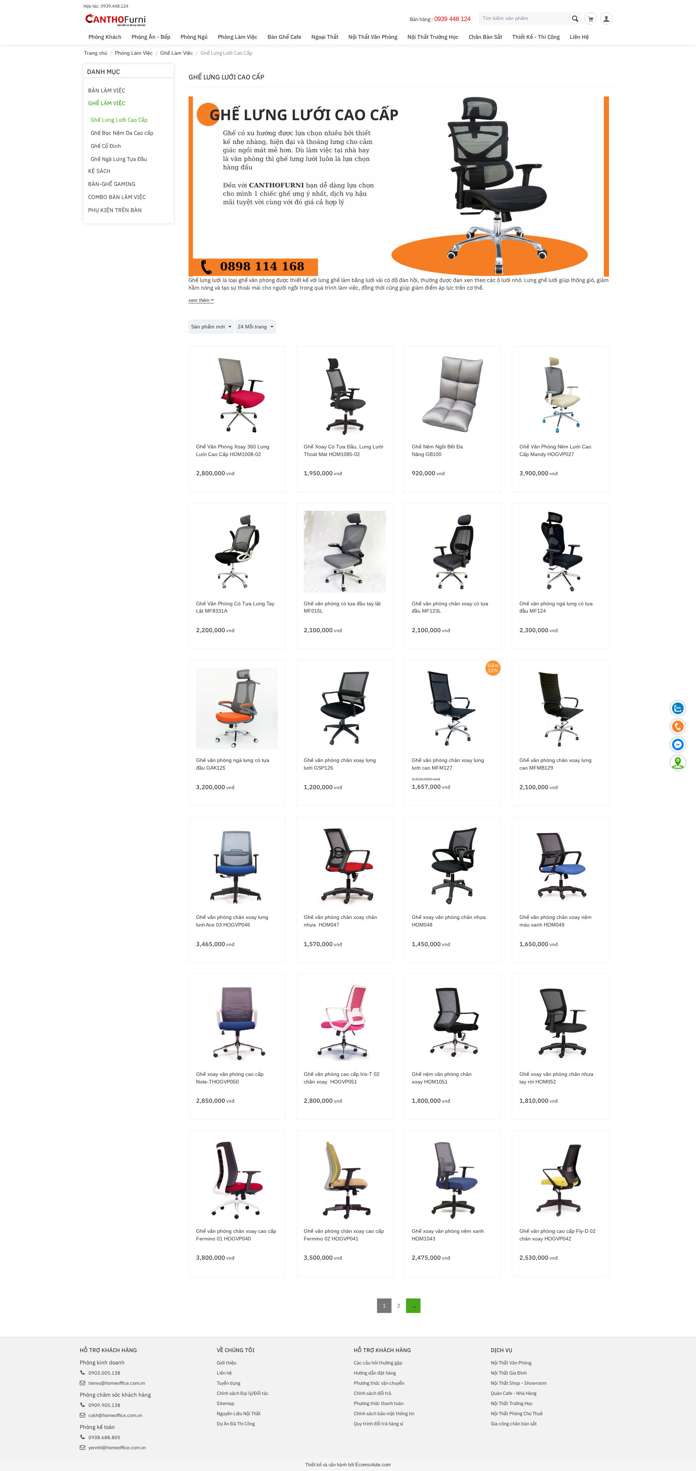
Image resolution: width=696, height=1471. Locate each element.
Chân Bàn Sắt (485, 36)
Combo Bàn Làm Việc (117, 197)
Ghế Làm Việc (176, 53)
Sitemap (226, 1403)
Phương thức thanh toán (378, 1403)
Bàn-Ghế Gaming (111, 184)
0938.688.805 (104, 1437)
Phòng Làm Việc (237, 36)
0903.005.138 (104, 1373)
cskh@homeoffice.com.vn (115, 1415)
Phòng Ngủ (194, 36)
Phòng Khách (104, 36)
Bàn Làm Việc (106, 90)
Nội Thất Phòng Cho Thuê (517, 1413)
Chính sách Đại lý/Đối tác (243, 1393)
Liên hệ (224, 1373)
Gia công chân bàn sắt (514, 1424)
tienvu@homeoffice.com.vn (116, 1383)
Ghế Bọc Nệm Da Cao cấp (122, 132)
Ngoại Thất (324, 36)
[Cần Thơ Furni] (115, 19)
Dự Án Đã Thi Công (236, 1424)
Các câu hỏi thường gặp (378, 1363)
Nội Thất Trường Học (433, 36)
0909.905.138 (104, 1405)
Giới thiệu (226, 1363)
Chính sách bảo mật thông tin (384, 1413)
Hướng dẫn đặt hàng (375, 1373)
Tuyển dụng (228, 1383)
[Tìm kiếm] (575, 19)
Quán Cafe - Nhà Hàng (513, 1393)
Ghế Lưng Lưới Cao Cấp (119, 119)
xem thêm (199, 300)
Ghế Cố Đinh (106, 145)
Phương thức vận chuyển (379, 1383)
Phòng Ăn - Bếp (151, 36)
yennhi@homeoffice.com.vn (117, 1448)
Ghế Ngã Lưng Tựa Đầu (119, 159)
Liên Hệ (579, 36)
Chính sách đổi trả (372, 1393)
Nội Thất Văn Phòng (372, 36)
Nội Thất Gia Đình (509, 1373)
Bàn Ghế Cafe (284, 36)
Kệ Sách (99, 170)
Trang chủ (95, 53)
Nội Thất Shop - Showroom (519, 1383)
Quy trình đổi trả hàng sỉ (378, 1424)
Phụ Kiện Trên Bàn (115, 210)
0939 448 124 (452, 19)
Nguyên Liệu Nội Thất (239, 1413)
